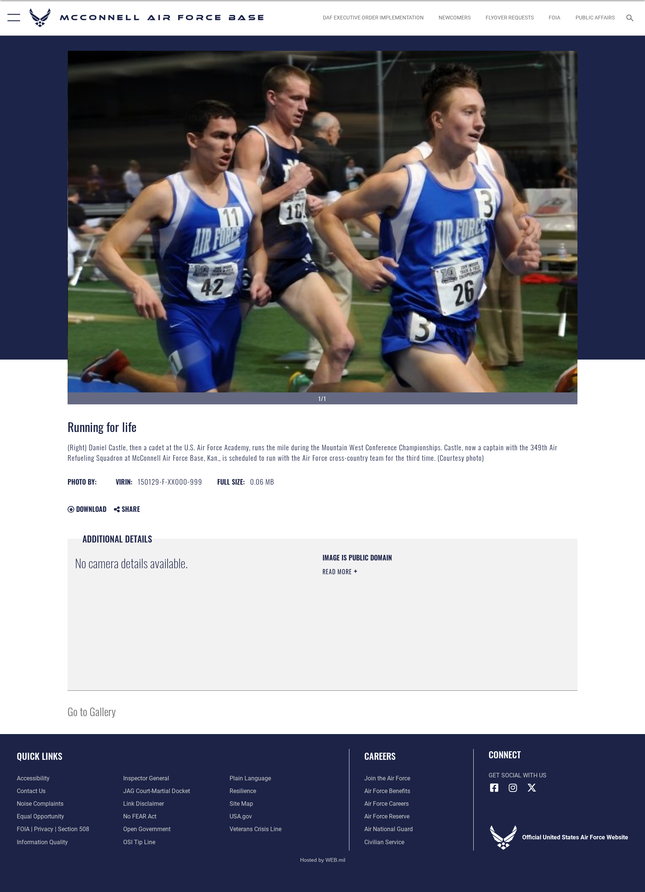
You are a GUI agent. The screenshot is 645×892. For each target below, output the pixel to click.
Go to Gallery (92, 711)
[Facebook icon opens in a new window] (494, 787)
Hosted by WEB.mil (322, 860)
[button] (12, 17)
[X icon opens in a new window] (531, 787)
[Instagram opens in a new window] (512, 787)
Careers (380, 755)
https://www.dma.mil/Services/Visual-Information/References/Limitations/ (410, 619)
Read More (338, 571)
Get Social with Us (517, 775)
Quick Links (39, 755)
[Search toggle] (631, 17)
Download (90, 509)
